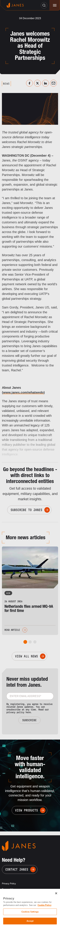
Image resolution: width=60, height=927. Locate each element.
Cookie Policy (44, 905)
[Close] (56, 893)
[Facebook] (29, 83)
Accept (30, 921)
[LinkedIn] (45, 83)
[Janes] (15, 5)
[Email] (53, 83)
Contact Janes (16, 869)
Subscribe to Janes (26, 510)
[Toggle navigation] (54, 5)
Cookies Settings (30, 912)
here (28, 712)
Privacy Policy (9, 883)
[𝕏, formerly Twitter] (37, 83)
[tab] (25, 642)
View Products (26, 810)
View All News (26, 656)
